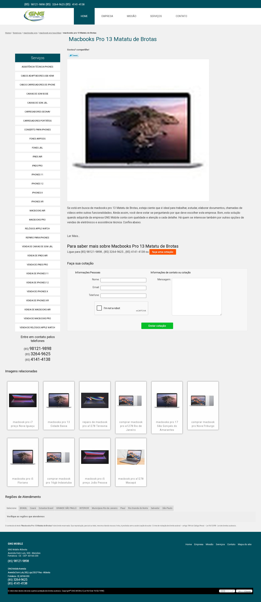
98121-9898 (38, 4)
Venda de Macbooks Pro (37, 318)
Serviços (156, 16)
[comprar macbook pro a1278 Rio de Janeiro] (131, 398)
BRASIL (23, 508)
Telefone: (94, 295)
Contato (181, 16)
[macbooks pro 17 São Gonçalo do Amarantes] (167, 398)
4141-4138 (78, 4)
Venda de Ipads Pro (37, 264)
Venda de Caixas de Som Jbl (37, 246)
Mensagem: (164, 279)
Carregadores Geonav (37, 111)
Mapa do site (244, 544)
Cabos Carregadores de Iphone (37, 84)
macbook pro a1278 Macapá (131, 480)
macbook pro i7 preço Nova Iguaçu (23, 424)
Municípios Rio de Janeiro (104, 508)
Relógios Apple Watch (37, 228)
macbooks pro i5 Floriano (22, 480)
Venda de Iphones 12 (37, 282)
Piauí (122, 508)
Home (84, 16)
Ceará (33, 508)
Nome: (96, 279)
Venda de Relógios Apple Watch (37, 327)
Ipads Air (37, 156)
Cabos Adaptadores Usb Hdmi (37, 76)
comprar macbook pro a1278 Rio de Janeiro (131, 426)
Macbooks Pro (37, 219)
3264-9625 (58, 4)
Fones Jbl (37, 148)
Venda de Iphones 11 (37, 273)
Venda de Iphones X (37, 291)
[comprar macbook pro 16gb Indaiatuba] (59, 454)
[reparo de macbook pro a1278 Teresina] (95, 398)
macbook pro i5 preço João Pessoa (95, 480)
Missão (131, 16)
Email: (96, 287)
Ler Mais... (73, 236)
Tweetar (74, 55)
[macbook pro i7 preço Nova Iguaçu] (22, 398)
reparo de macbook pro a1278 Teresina (95, 424)
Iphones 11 (37, 174)
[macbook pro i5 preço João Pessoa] (95, 454)
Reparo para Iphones (37, 237)
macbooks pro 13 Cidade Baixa (59, 424)
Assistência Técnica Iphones (37, 67)
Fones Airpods (37, 138)
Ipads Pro (37, 165)
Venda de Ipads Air (37, 255)
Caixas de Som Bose (37, 94)
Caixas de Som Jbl (37, 103)
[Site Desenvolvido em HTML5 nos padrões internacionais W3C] (227, 591)
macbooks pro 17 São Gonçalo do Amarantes (167, 426)
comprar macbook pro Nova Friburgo (203, 424)
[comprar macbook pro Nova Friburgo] (203, 398)
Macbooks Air (37, 210)
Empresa (107, 16)
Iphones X (37, 192)
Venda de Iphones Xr (37, 300)
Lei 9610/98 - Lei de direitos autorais (221, 526)
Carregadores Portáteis (37, 121)
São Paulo (167, 508)
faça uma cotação (162, 251)
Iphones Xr (37, 201)
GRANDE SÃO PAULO (66, 508)
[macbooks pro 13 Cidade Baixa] (59, 398)
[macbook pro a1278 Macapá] (131, 454)
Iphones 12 (37, 183)
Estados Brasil (46, 508)
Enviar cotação (157, 325)
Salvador (155, 508)
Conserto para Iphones (37, 129)
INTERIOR (84, 508)
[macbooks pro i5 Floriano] (22, 454)
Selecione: (12, 508)
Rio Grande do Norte (138, 508)
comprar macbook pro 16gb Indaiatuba (59, 480)
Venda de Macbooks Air (37, 309)
